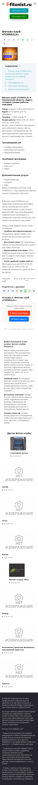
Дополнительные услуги (18, 89)
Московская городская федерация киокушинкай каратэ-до (18, 648)
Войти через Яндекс (19, 313)
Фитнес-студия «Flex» (19, 580)
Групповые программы (18, 86)
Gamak (5, 487)
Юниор (5, 613)
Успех (4, 521)
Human (5, 554)
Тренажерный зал (16, 83)
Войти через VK (19, 319)
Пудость (6, 683)
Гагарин (7, 56)
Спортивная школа (19, 453)
